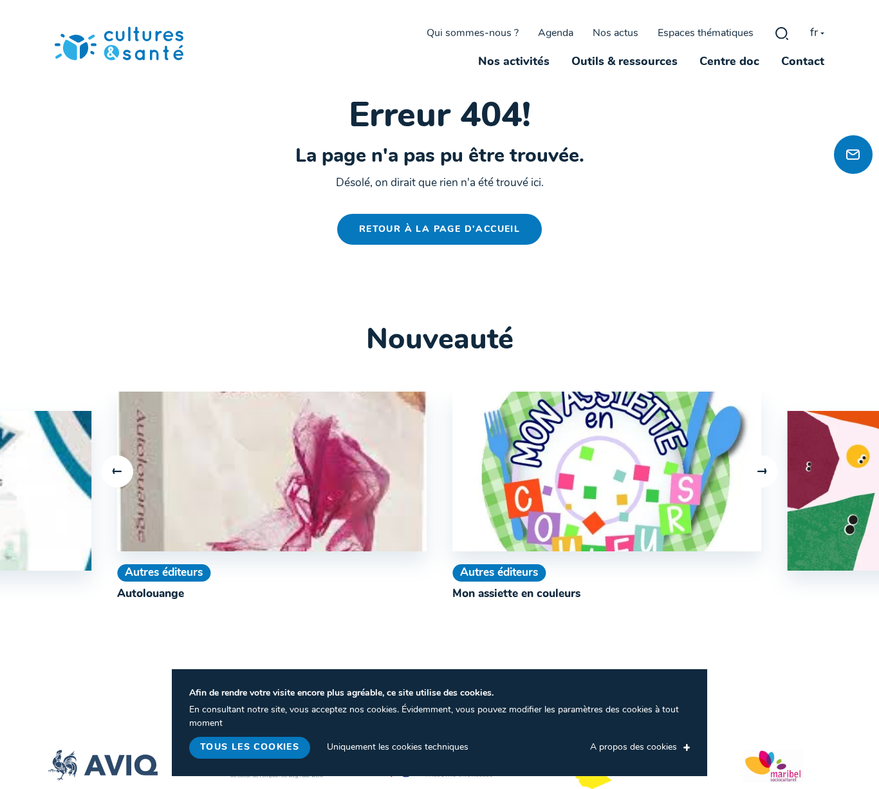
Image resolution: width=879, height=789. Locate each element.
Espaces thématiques (706, 33)
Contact (802, 62)
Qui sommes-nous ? (473, 33)
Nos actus (615, 33)
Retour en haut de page (850, 110)
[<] (117, 471)
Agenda (555, 33)
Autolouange (150, 594)
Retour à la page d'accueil (439, 229)
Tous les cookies (249, 747)
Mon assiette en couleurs (516, 594)
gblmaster (781, 33)
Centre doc (729, 62)
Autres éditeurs (164, 572)
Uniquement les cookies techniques (397, 747)
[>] (762, 471)
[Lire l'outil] (272, 472)
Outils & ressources (624, 62)
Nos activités (514, 62)
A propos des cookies (633, 747)
